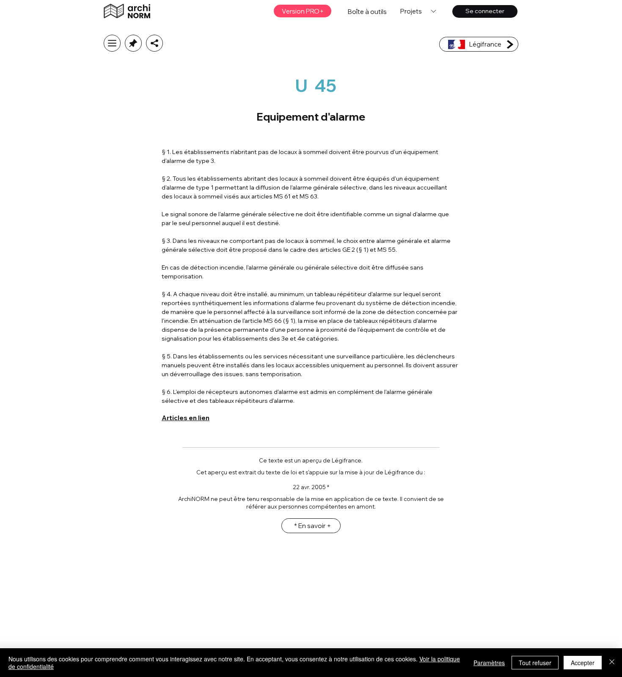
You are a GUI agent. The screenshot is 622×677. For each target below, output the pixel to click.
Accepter (582, 662)
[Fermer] (612, 662)
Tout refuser (535, 662)
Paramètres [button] (489, 662)
